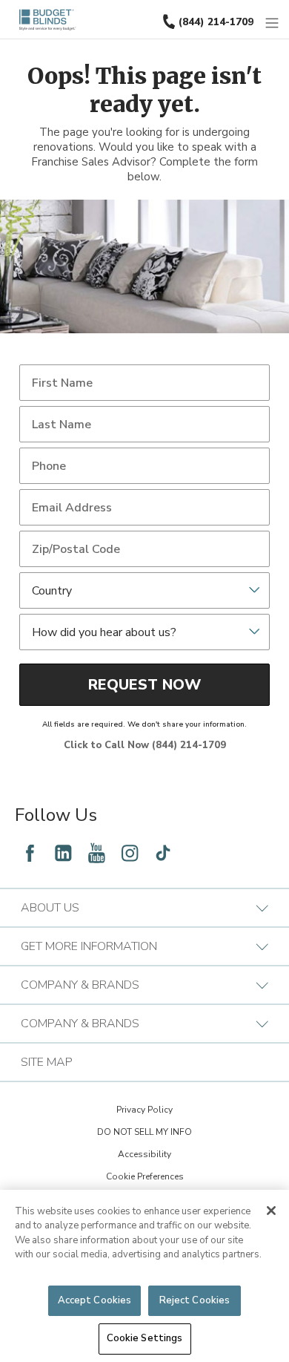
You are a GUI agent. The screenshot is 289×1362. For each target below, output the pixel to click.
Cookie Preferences (145, 1176)
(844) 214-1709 (216, 22)
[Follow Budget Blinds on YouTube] (96, 852)
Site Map (47, 1062)
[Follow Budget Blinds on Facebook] (29, 852)
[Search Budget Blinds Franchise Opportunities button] (281, 12)
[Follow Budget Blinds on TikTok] (163, 852)
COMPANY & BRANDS (80, 985)
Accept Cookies (95, 1300)
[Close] (271, 1210)
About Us (50, 908)
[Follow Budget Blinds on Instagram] (129, 852)
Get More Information (89, 946)
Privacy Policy (144, 1110)
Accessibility (144, 1154)
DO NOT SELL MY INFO (144, 1132)
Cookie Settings (145, 1338)
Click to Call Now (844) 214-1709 (145, 745)
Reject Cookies (194, 1300)
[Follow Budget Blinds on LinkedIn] (63, 852)
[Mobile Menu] (272, 23)
